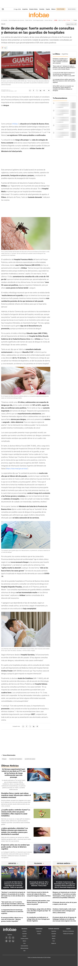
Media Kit (53, 943)
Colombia (41, 9)
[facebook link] (6, 937)
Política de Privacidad (68, 933)
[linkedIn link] (13, 941)
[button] (2, 9)
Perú (24, 943)
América (24, 931)
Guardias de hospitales (15, 759)
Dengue (4, 759)
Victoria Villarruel (35, 20)
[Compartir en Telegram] (44, 90)
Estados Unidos (33, 9)
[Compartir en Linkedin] (40, 90)
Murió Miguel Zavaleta (24, 20)
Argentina (25, 9)
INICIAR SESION (71, 9)
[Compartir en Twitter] (37, 90)
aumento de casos (30, 759)
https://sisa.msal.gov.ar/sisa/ (17, 469)
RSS (24, 950)
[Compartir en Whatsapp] (30, 90)
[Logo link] (39, 15)
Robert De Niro (15, 20)
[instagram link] (13, 937)
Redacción (39, 931)
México (53, 9)
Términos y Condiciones (68, 931)
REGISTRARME (60, 9)
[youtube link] (6, 941)
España (48, 9)
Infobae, (15, 124)
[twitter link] (10, 937)
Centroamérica (24, 945)
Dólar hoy (51, 20)
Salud (3, 24)
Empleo (39, 933)
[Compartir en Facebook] (33, 90)
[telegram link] (10, 941)
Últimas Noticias (24, 948)
